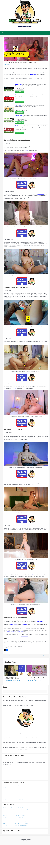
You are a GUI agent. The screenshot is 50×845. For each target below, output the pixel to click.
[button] (48, 33)
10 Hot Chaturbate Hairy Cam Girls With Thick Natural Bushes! (16, 807)
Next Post (46, 655)
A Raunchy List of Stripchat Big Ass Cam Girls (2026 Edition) (15, 825)
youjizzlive (5, 791)
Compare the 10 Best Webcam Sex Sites (11, 785)
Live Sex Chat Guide (8, 680)
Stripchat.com (18, 125)
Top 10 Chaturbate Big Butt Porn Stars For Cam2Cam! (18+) (15, 793)
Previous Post (6, 655)
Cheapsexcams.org (19, 115)
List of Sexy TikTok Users (8, 787)
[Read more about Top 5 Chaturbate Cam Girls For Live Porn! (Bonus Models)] (14, 670)
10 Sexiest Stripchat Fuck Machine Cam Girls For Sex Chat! (15, 795)
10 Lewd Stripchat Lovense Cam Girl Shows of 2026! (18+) (15, 821)
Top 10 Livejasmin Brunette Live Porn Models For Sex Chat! (15, 799)
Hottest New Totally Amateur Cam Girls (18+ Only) (36, 678)
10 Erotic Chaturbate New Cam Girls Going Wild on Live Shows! (16, 819)
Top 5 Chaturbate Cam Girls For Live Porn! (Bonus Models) (13, 678)
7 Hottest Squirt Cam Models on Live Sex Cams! (13, 797)
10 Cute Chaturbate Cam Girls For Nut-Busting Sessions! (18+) (16, 813)
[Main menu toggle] (2, 32)
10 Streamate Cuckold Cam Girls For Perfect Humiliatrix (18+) (16, 823)
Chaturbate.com (18, 105)
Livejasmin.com (18, 94)
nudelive (4, 789)
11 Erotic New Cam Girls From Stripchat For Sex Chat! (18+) (15, 809)
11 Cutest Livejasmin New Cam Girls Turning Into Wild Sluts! (15, 815)
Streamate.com (18, 84)
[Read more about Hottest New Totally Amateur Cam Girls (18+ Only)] (36, 670)
